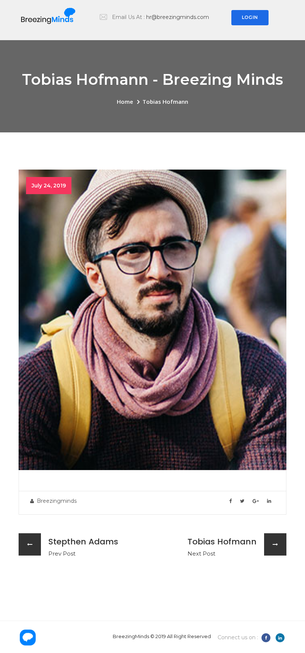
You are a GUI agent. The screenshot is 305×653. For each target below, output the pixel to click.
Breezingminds (57, 501)
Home (125, 101)
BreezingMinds (131, 636)
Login (250, 17)
